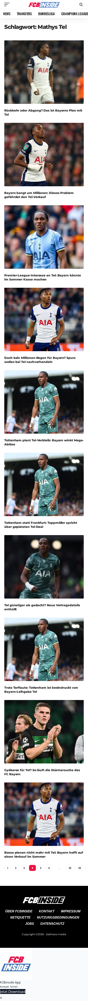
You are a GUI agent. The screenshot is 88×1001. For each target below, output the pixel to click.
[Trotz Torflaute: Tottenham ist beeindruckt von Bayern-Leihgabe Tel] (44, 649)
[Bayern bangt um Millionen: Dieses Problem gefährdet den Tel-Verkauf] (44, 154)
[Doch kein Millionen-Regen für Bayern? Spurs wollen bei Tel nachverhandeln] (44, 319)
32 (70, 868)
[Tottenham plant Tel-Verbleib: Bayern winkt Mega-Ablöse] (44, 402)
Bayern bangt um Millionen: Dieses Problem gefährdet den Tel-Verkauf (39, 195)
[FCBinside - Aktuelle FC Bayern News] (44, 4)
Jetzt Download (12, 991)
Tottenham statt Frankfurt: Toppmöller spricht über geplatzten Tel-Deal (40, 524)
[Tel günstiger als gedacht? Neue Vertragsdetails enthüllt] (44, 567)
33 (79, 868)
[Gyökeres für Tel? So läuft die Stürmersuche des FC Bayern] (44, 732)
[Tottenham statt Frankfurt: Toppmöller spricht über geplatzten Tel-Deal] (44, 484)
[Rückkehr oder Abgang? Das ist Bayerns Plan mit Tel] (44, 72)
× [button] (1, 997)
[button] (8, 4)
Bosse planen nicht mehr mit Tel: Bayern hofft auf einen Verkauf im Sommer (43, 854)
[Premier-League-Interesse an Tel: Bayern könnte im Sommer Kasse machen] (44, 237)
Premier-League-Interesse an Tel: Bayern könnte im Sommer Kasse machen (42, 277)
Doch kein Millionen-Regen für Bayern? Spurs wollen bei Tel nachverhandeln (40, 360)
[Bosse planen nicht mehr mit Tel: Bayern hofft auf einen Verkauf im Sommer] (44, 814)
